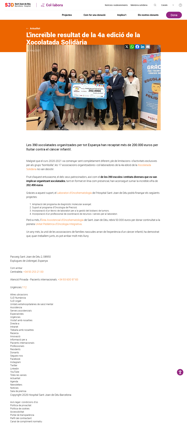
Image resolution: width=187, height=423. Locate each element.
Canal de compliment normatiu (26, 421)
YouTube (14, 371)
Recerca (14, 333)
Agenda (14, 381)
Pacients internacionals (22, 342)
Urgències (15, 317)
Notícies (14, 387)
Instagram (15, 362)
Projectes (67, 15)
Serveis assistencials (21, 310)
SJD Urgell (15, 301)
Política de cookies (20, 408)
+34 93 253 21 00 (33, 271)
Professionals (17, 346)
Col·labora (54, 5)
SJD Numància (18, 297)
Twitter (13, 365)
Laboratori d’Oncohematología (74, 193)
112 (24, 287)
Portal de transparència (22, 415)
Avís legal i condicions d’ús (24, 402)
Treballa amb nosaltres (22, 330)
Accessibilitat (17, 411)
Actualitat (35, 28)
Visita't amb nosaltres (21, 320)
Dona (174, 15)
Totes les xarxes (18, 375)
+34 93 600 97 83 (68, 279)
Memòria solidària (139, 5)
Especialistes (17, 313)
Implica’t (121, 15)
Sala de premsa (18, 391)
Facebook (15, 359)
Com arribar (16, 268)
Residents (15, 349)
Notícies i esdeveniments (116, 5)
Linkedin (14, 368)
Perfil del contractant (21, 418)
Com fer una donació (94, 15)
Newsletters (16, 384)
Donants (14, 352)
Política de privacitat (20, 405)
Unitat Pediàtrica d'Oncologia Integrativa (59, 224)
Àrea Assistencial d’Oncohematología (62, 220)
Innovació (15, 336)
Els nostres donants (148, 15)
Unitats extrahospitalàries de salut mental (31, 304)
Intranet (14, 326)
